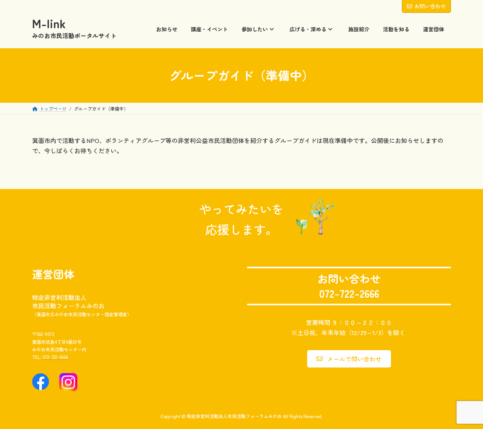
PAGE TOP (464, 409)
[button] (349, 358)
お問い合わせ (430, 6)
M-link (49, 23)
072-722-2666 (55, 357)
